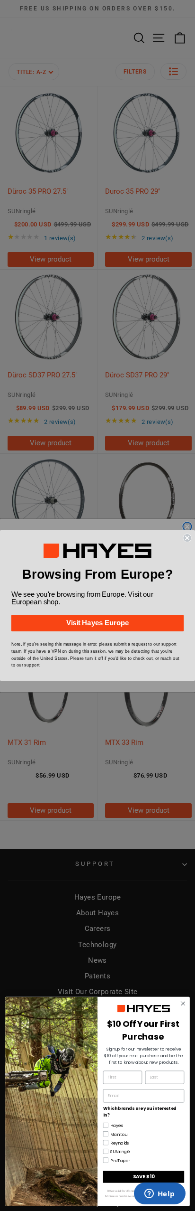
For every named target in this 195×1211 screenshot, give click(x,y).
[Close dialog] (187, 538)
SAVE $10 (144, 1176)
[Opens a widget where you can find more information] (159, 1194)
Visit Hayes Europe (97, 623)
